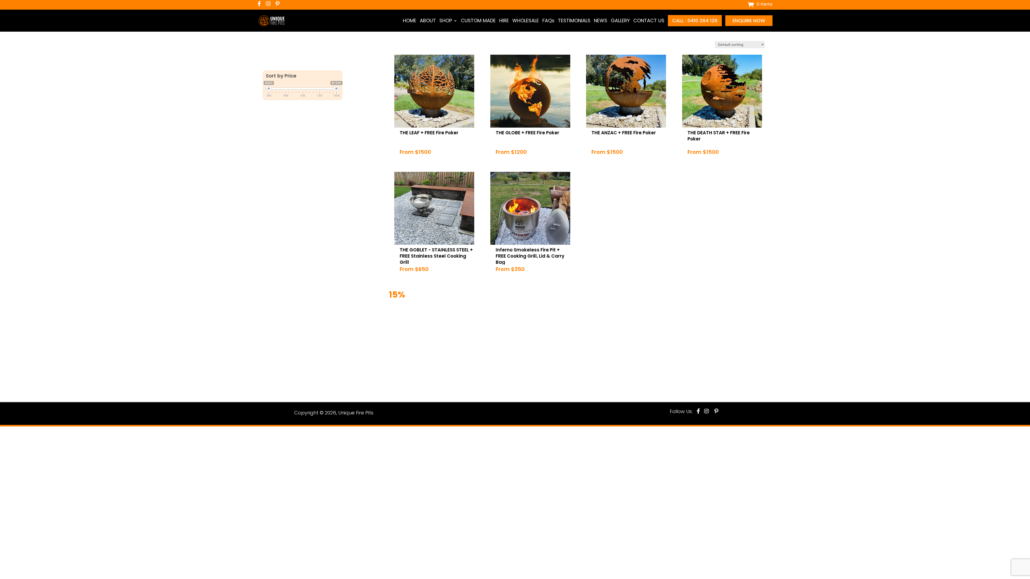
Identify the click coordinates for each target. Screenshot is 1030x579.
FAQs (548, 20)
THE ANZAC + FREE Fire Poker (621, 132)
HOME (409, 20)
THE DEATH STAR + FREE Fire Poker (723, 132)
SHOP (445, 20)
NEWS (600, 20)
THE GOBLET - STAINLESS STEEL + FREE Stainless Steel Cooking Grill (435, 253)
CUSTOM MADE (478, 20)
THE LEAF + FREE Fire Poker (426, 132)
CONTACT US (648, 20)
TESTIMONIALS (574, 20)
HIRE (504, 20)
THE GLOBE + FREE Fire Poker (525, 132)
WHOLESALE (525, 20)
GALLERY (620, 20)
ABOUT (428, 20)
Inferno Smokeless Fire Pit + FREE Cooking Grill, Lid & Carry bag (530, 253)
